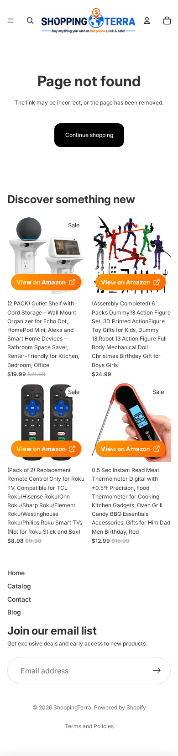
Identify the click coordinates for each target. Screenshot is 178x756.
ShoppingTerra (72, 707)
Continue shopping (89, 134)
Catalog (19, 586)
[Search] (30, 20)
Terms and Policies (89, 726)
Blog (14, 612)
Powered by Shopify (120, 707)
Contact (19, 599)
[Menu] (10, 20)
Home (16, 573)
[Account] (147, 20)
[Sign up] (157, 670)
